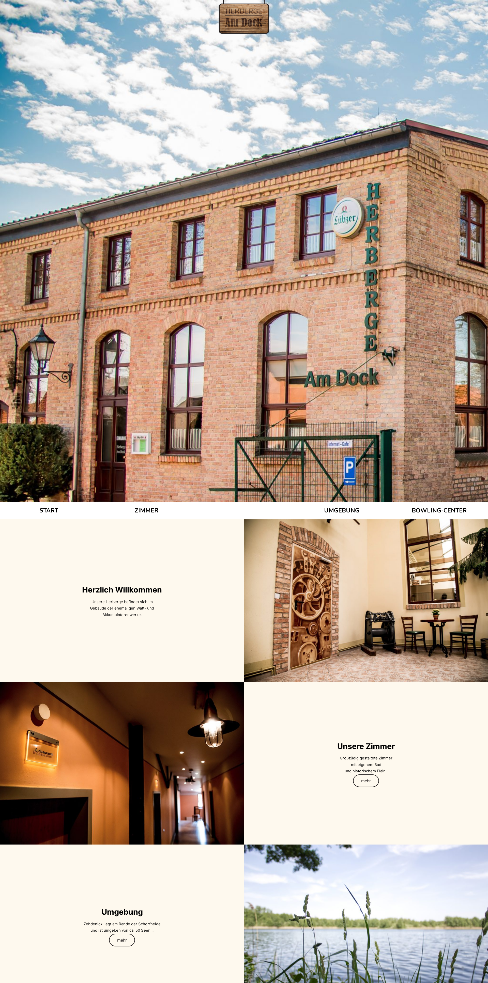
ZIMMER (146, 510)
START (49, 510)
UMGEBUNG (341, 510)
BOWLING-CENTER (439, 510)
